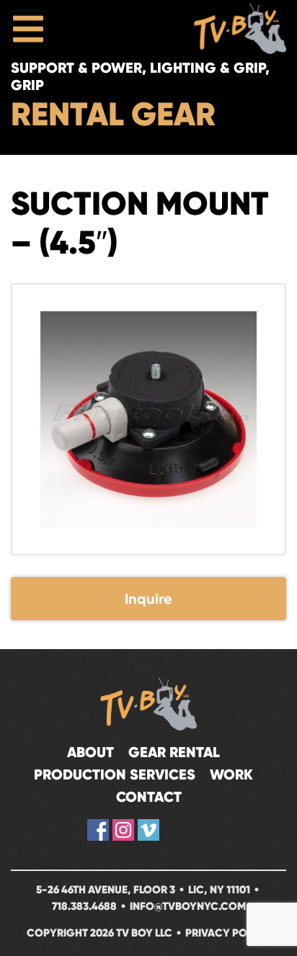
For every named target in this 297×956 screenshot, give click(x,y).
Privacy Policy (227, 932)
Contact (149, 797)
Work (231, 775)
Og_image (199, 830)
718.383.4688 (84, 906)
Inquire (148, 598)
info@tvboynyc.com (188, 906)
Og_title (174, 830)
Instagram (123, 830)
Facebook (98, 830)
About (90, 752)
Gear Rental (174, 752)
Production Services (114, 775)
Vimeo (148, 830)
